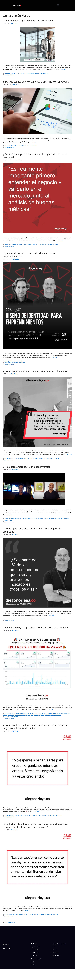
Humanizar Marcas (28, 145)
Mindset (39, 619)
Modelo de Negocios (34, 73)
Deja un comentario (9, 74)
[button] (58, 5)
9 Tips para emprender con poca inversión (27, 466)
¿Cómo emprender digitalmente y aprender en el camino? (35, 371)
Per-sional (36, 715)
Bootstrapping (8, 244)
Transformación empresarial (52, 458)
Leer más (63, 69)
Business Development (10, 73)
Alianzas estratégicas (9, 518)
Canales (6, 145)
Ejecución (46, 518)
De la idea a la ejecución (37, 518)
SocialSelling (48, 715)
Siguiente (11, 922)
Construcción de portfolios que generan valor (28, 20)
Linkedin (30, 458)
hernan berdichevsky (20, 362)
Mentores (31, 914)
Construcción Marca (20, 73)
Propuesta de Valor (44, 73)
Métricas (35, 619)
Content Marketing (23, 458)
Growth (27, 73)
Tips (44, 458)
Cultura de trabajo (28, 619)
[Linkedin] (4, 948)
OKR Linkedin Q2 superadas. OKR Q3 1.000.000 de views (36, 627)
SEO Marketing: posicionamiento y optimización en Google (36, 81)
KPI (9, 715)
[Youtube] (9, 948)
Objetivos (28, 715)
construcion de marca (10, 362)
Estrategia (35, 244)
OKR (32, 715)
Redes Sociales (54, 914)
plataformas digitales (53, 244)
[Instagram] (7, 948)
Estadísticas (59, 713)
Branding (7, 361)
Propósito (66, 518)
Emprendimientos (53, 518)
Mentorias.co (18, 715)
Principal (35, 145)
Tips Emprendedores (46, 619)
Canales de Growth (32, 713)
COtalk (20, 361)
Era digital (21, 145)
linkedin (8, 716)
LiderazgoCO (61, 518)
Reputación (41, 715)
